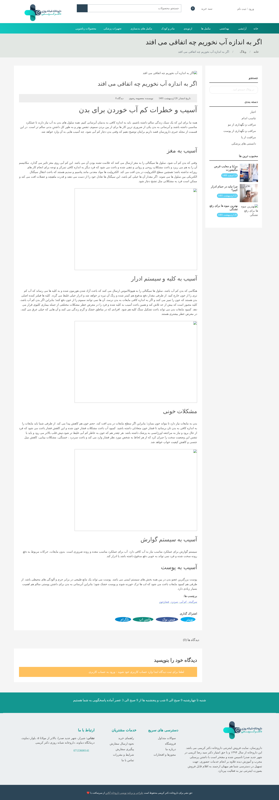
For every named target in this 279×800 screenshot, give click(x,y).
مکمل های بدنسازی (141, 28)
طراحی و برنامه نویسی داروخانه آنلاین (124, 792)
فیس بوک (168, 619)
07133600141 (81, 750)
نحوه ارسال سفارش (122, 743)
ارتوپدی (187, 28)
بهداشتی (224, 28)
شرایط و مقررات (123, 754)
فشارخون (164, 601)
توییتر (189, 619)
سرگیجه (193, 601)
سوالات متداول (167, 738)
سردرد (174, 601)
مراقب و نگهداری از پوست (239, 130)
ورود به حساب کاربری (102, 671)
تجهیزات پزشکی (112, 28)
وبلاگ (243, 51)
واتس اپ (144, 619)
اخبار (253, 111)
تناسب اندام (249, 118)
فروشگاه (170, 743)
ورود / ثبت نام (245, 8)
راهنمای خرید (126, 738)
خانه (255, 28)
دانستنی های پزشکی (243, 143)
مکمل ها (206, 28)
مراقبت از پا (248, 137)
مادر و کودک (168, 28)
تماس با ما (128, 760)
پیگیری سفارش (125, 749)
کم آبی (183, 601)
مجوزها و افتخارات (165, 754)
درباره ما (170, 749)
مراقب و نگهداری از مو (242, 124)
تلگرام (124, 619)
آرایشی (242, 28)
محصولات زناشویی (85, 28)
